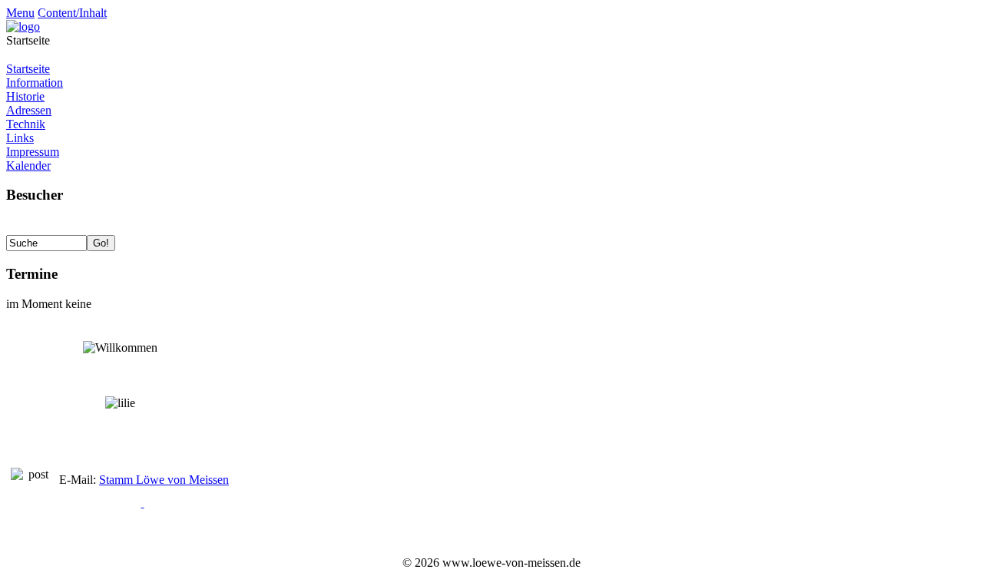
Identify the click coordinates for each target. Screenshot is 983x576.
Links (20, 137)
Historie (25, 96)
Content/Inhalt (72, 12)
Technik (25, 124)
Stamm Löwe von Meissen (164, 479)
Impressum (32, 151)
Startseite (28, 68)
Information (34, 82)
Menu (20, 12)
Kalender (28, 165)
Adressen (28, 110)
